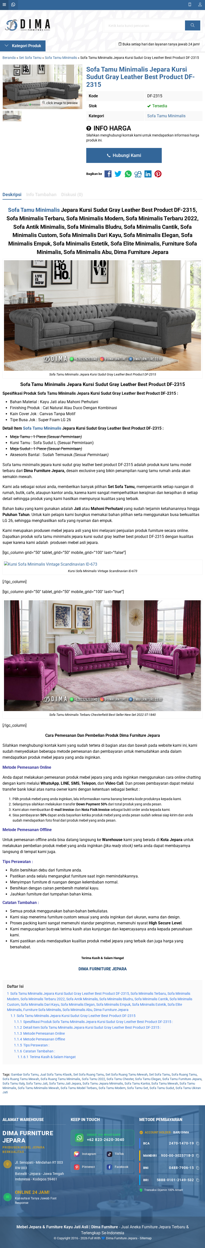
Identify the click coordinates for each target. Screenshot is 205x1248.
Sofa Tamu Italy (13, 1083)
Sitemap (146, 1238)
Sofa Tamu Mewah (164, 1083)
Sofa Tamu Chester (120, 1079)
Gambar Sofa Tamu (24, 1074)
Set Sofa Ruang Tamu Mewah (127, 1074)
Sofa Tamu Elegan (148, 1079)
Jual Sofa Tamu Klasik (56, 1074)
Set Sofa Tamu (159, 1074)
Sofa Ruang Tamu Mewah (20, 1079)
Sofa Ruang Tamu (184, 1074)
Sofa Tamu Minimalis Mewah (38, 1088)
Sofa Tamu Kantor (137, 1083)
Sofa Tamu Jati (37, 1083)
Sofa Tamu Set (137, 1088)
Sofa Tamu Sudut (162, 1088)
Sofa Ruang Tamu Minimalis (60, 1079)
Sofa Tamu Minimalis (166, 116)
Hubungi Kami (126, 155)
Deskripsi (12, 194)
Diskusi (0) (72, 194)
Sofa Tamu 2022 (93, 1079)
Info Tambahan (41, 194)
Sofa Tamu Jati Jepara (65, 1083)
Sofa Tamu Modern (112, 1088)
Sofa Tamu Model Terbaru (78, 1088)
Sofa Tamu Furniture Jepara (182, 1079)
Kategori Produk (26, 45)
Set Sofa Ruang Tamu (88, 1074)
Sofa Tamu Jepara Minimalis (102, 1083)
